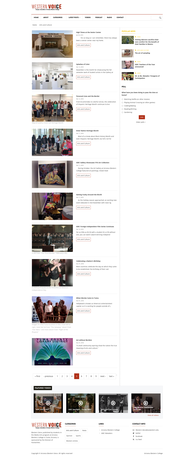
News (139, 37)
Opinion (69, 436)
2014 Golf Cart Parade (109, 409)
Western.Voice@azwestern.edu (147, 430)
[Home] (46, 6)
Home (36, 17)
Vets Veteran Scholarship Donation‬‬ (143, 408)
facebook (139, 436)
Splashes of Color (83, 64)
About (45, 17)
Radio (109, 17)
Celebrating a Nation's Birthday (88, 261)
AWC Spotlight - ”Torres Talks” (80, 409)
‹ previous (48, 376)
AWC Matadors (106, 433)
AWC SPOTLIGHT (42, 409)
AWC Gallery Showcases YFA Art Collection (92, 163)
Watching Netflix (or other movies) (137, 99)
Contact (120, 17)
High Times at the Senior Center (88, 32)
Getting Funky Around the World (89, 195)
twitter (138, 433)
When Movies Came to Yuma (87, 298)
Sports (78, 436)
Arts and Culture (83, 45)
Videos (88, 17)
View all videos (153, 415)
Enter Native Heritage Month (87, 131)
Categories (58, 17)
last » (111, 376)
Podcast (98, 17)
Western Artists (72, 441)
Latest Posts (74, 17)
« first (37, 376)
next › (102, 376)
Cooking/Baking (130, 106)
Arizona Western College (110, 430)
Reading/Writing (130, 109)
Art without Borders (84, 340)
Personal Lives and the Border (87, 96)
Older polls (140, 122)
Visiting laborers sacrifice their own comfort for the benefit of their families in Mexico (147, 42)
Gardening (128, 112)
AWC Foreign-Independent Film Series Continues (95, 226)
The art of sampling (142, 53)
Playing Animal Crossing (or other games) (139, 102)
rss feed (139, 439)
